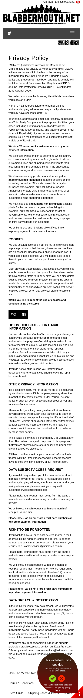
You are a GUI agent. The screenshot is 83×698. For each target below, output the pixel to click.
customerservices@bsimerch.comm (41, 546)
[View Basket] (9, 33)
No (24, 314)
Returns (68, 693)
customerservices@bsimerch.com (28, 489)
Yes (13, 314)
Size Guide (16, 693)
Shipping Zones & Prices (43, 693)
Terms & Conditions (21, 683)
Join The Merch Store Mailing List (30, 673)
